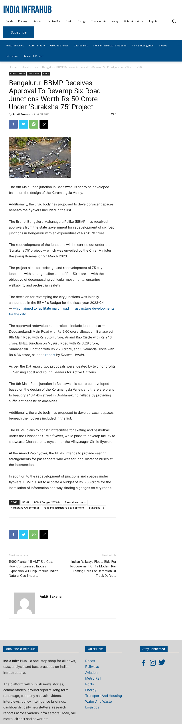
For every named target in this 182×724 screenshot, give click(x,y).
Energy (90, 690)
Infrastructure (29, 67)
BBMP (25, 502)
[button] (173, 21)
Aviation (91, 672)
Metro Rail (93, 678)
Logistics (92, 707)
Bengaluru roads (75, 502)
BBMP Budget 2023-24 (47, 502)
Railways (92, 666)
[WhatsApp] (33, 124)
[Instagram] (152, 662)
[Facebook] (13, 124)
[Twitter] (23, 124)
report (50, 355)
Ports (89, 684)
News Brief (33, 73)
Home (13, 67)
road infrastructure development (64, 507)
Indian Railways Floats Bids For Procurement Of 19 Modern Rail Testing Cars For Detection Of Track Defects (93, 569)
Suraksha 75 (96, 507)
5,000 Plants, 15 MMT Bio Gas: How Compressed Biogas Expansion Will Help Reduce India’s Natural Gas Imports (34, 569)
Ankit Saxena (21, 114)
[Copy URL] (44, 124)
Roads (46, 73)
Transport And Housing (103, 696)
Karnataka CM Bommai (25, 507)
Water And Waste (98, 701)
